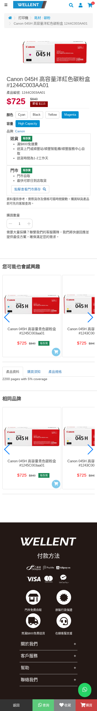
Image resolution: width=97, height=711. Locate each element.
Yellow (52, 114)
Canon (20, 131)
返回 (16, 705)
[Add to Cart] (56, 352)
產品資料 (12, 372)
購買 (89, 705)
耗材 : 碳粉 (42, 18)
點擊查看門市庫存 (28, 189)
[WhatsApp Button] (84, 690)
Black (36, 114)
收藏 (67, 705)
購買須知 (33, 372)
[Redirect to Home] (10, 18)
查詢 (46, 705)
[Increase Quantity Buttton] (28, 224)
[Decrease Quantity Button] (10, 224)
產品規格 (55, 372)
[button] (7, 317)
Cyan (21, 114)
